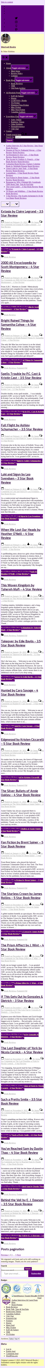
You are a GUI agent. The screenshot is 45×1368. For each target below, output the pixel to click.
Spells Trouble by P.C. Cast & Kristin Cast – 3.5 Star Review (21, 376)
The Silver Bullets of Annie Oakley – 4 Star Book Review (21, 793)
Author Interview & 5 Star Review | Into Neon (24, 146)
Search (4, 1266)
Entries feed (10, 1351)
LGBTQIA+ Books (19, 100)
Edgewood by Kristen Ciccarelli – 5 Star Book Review (22, 742)
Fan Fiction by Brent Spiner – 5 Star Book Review (22, 844)
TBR (13, 86)
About (8, 68)
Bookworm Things (13, 1311)
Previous (4, 1255)
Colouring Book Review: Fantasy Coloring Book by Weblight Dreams (23, 165)
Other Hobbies (17, 124)
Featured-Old (22, 368)
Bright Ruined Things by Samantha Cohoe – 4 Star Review (18, 325)
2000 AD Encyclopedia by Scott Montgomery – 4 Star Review (20, 267)
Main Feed (10, 1325)
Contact (9, 13)
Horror (13, 98)
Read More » (22, 250)
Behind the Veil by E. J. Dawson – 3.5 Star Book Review (22, 1202)
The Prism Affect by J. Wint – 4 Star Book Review (22, 947)
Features (9, 1321)
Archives (4, 1339)
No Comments (21, 281)
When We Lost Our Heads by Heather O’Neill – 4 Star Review (20, 534)
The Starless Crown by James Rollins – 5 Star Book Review (21, 896)
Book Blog (10, 80)
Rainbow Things (17, 122)
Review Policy (12, 9)
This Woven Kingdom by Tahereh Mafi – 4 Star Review (21, 587)
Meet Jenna (15, 71)
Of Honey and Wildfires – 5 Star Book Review (24, 191)
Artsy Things (16, 120)
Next (19, 1255)
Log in (8, 1349)
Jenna (35, 222)
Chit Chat (15, 129)
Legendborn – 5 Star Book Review (20, 173)
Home (8, 6)
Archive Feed (41, 1297)
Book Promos (17, 1305)
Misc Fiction (16, 107)
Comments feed (12, 1354)
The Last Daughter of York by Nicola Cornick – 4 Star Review (22, 1050)
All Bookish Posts (13, 93)
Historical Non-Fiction (20, 105)
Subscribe (36, 1274)
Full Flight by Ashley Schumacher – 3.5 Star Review (22, 427)
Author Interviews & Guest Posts (25, 1300)
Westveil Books (8, 47)
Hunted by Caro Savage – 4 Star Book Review (19, 692)
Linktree (9, 11)
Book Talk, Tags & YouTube (21, 184)
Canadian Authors (18, 112)
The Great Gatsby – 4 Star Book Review (22, 187)
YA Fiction (15, 103)
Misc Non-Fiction (18, 110)
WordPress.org (12, 1356)
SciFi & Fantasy (17, 96)
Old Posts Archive (18, 88)
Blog (13, 1302)
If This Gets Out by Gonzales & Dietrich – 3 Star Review (22, 999)
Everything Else (12, 116)
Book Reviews (17, 83)
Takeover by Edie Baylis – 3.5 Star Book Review (21, 643)
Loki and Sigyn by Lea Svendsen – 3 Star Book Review (17, 478)
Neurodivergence (18, 126)
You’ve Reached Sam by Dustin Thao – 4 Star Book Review (22, 1151)
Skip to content (7, 2)
